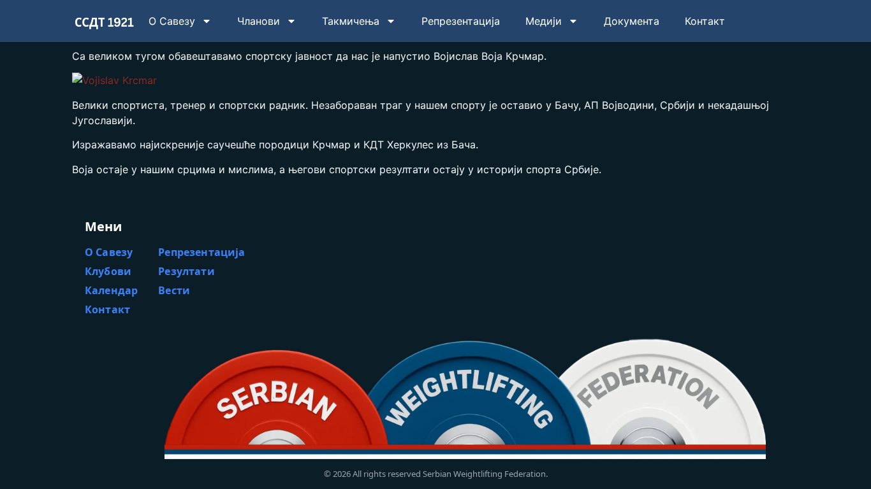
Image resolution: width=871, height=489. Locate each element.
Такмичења (350, 21)
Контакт (705, 21)
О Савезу (172, 21)
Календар (111, 290)
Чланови (258, 21)
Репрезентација (460, 21)
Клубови (108, 271)
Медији (543, 21)
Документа (631, 21)
